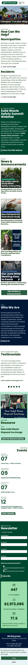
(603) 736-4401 (16, 644)
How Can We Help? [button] (9, 67)
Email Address (5, 535)
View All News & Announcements (14, 292)
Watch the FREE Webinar (12, 150)
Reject (14, 662)
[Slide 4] (16, 386)
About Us (6, 341)
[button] (1, 15)
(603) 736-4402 (15, 646)
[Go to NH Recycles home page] (9, 1)
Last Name (4, 549)
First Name (4, 542)
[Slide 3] (16, 22)
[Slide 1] (11, 22)
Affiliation (4, 556)
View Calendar (8, 513)
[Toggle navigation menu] (20, 2)
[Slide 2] (14, 22)
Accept (14, 658)
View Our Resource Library (13, 439)
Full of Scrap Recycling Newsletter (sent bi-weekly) (14, 568)
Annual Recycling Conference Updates (14, 571)
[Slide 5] (19, 386)
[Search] (23, 3)
